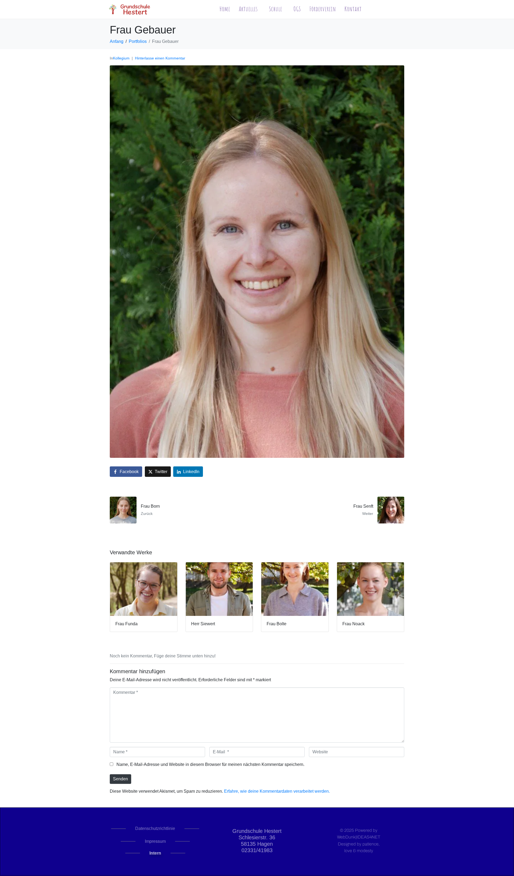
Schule (275, 9)
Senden (120, 779)
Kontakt (353, 9)
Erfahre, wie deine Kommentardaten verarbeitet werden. (277, 791)
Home (225, 9)
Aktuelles (248, 9)
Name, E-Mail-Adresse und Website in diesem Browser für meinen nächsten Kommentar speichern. (210, 764)
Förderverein (322, 9)
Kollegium (121, 58)
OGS (297, 9)
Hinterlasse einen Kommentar (160, 58)
